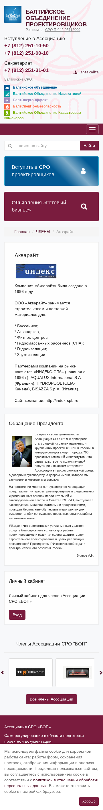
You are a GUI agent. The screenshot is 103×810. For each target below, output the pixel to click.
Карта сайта (88, 72)
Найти (89, 145)
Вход (17, 615)
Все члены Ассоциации (51, 699)
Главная (22, 231)
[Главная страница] (12, 14)
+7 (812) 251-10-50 (26, 45)
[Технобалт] (31, 672)
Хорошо (89, 801)
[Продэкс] (78, 672)
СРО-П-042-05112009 (62, 30)
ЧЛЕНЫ (43, 231)
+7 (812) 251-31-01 (26, 70)
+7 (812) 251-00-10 (26, 53)
